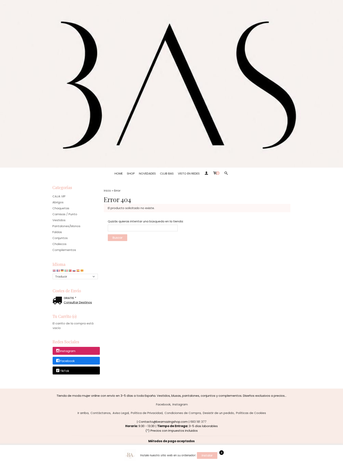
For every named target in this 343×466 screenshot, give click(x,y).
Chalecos (59, 244)
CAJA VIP (59, 196)
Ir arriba (83, 413)
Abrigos (58, 202)
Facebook (67, 361)
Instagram (67, 351)
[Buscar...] (226, 173)
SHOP (131, 173)
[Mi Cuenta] (206, 173)
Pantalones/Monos (66, 226)
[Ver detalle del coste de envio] (58, 301)
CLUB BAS (167, 173)
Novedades (147, 173)
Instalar (207, 455)
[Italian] (66, 271)
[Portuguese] (70, 271)
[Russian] (74, 271)
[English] (54, 271)
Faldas (57, 232)
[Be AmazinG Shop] (171, 84)
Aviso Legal (121, 413)
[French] (58, 271)
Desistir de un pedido (218, 413)
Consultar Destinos (78, 302)
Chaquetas (60, 208)
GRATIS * (70, 298)
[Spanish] (78, 271)
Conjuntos (60, 238)
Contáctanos (101, 413)
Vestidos (59, 220)
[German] (62, 271)
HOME (119, 173)
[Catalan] (82, 271)
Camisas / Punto (64, 214)
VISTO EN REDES (189, 173)
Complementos (64, 250)
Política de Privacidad (147, 413)
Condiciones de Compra (183, 413)
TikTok (64, 371)
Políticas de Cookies (251, 413)
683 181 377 (198, 422)
